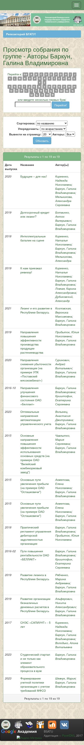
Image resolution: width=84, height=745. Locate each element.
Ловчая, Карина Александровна (65, 290)
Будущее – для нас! (33, 176)
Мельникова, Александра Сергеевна (64, 201)
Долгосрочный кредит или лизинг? (34, 214)
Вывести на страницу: (25, 134)
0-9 (25, 74)
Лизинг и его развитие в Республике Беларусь (36, 310)
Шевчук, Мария (65, 678)
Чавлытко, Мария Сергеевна (62, 439)
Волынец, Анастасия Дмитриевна (64, 416)
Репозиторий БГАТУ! (21, 34)
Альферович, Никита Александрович (65, 603)
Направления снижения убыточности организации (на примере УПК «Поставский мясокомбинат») (35, 370)
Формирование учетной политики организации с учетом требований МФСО (35, 684)
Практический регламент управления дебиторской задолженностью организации (35, 535)
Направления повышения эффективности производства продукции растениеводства (31, 342)
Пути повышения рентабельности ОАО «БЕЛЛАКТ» (34, 555)
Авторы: (58, 134)
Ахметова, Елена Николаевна (63, 484)
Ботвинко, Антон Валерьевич (63, 216)
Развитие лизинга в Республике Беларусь (34, 577)
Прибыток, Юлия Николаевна (67, 334)
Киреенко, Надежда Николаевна (63, 180)
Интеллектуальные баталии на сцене (33, 238)
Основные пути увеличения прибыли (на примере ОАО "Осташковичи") (34, 486)
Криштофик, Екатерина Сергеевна (64, 400)
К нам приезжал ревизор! (31, 270)
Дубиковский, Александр (64, 299)
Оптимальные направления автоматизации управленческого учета (35, 418)
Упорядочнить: (29, 129)
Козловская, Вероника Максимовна (63, 312)
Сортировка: (26, 123)
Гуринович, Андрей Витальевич (63, 364)
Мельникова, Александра (64, 258)
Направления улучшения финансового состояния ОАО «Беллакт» (30, 396)
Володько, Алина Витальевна (66, 645)
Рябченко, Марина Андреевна (62, 579)
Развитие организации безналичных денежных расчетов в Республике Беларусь (35, 605)
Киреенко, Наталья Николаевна (63, 240)
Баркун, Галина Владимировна (65, 190)
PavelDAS (68, 735)
